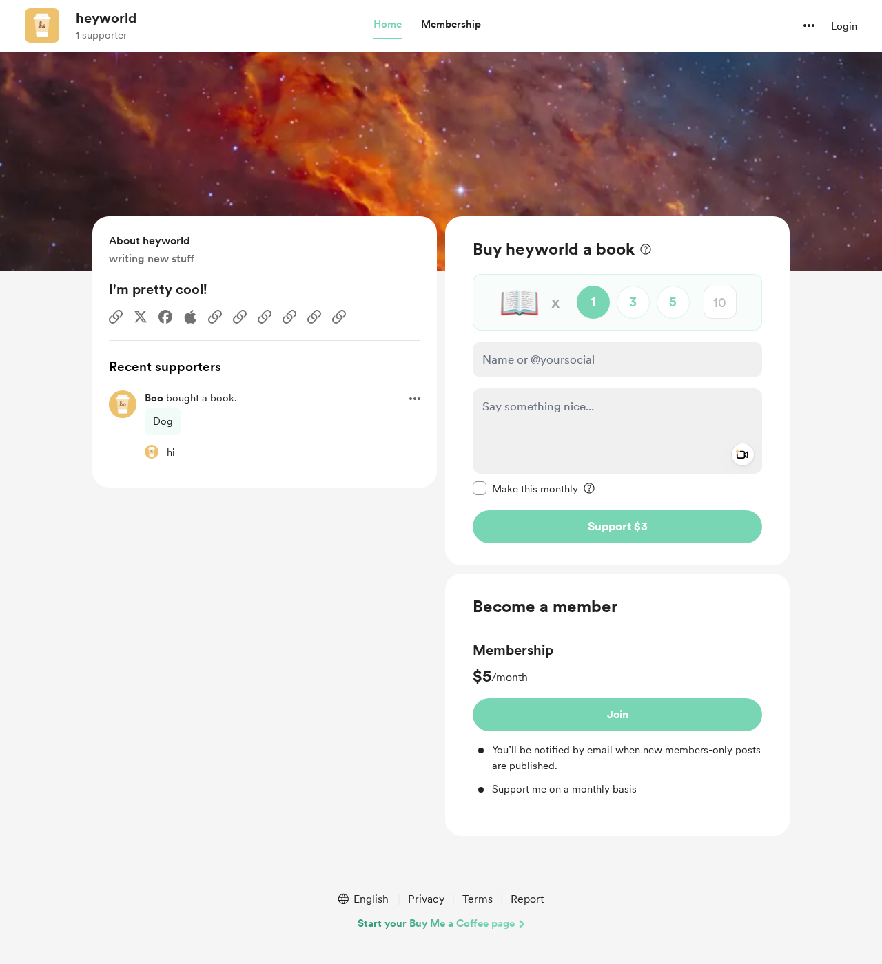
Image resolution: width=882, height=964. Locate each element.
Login (844, 26)
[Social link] (116, 317)
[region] (617, 390)
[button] (387, 25)
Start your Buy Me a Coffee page (436, 923)
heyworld (106, 18)
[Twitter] (140, 317)
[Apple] (190, 317)
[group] (617, 718)
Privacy (426, 898)
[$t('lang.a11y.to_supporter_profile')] (151, 451)
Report (527, 898)
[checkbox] (525, 488)
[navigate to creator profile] (42, 25)
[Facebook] (165, 317)
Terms (477, 898)
